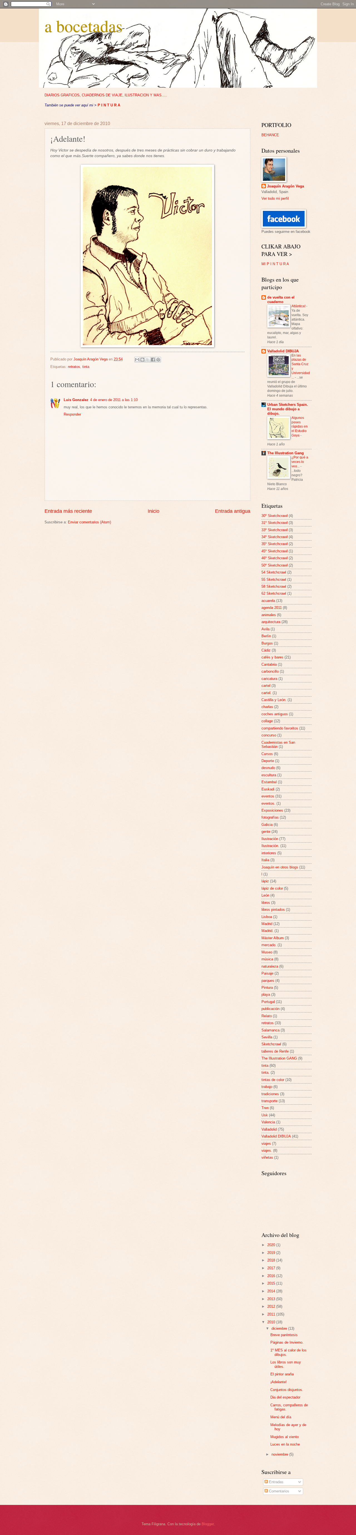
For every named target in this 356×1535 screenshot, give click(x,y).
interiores (268, 853)
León (265, 895)
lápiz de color (272, 888)
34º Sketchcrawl (274, 537)
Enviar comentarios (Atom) (89, 522)
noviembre (280, 1454)
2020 (271, 1245)
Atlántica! (298, 306)
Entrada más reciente (68, 511)
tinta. (265, 1072)
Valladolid (269, 1129)
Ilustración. (270, 846)
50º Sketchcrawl (274, 565)
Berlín (266, 636)
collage (267, 721)
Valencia (268, 1122)
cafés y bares (272, 657)
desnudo (268, 768)
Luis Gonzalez (76, 400)
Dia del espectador (285, 1397)
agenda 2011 (271, 608)
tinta (85, 367)
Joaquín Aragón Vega (285, 186)
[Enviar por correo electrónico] (137, 359)
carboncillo (270, 671)
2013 (271, 1299)
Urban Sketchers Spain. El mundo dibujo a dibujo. (287, 409)
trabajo (266, 1087)
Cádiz (266, 650)
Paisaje (267, 973)
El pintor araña (282, 1374)
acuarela (268, 601)
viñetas (267, 1157)
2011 (271, 1314)
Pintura (267, 987)
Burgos (267, 643)
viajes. (266, 1150)
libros (265, 902)
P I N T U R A (109, 105)
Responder (72, 414)
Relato (266, 1016)
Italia (265, 860)
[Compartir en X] (147, 359)
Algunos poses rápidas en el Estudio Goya (299, 427)
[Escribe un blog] (142, 359)
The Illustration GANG (279, 1058)
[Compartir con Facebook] (153, 359)
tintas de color (272, 1080)
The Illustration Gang (285, 453)
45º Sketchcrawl (274, 551)
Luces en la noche (285, 1444)
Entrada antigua (232, 511)
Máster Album (272, 938)
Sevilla (266, 1037)
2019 (271, 1253)
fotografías (270, 817)
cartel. (266, 693)
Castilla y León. (273, 700)
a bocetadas (83, 25)
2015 (271, 1283)
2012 (271, 1306)
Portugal (268, 1002)
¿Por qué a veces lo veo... (299, 461)
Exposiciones (272, 810)
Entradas (275, 1482)
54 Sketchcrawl (273, 572)
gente (265, 831)
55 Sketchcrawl (273, 579)
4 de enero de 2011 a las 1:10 (114, 400)
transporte (269, 1101)
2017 (271, 1268)
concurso (268, 735)
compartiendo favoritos (279, 728)
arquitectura (270, 622)
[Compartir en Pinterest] (158, 359)
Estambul (269, 782)
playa (265, 994)
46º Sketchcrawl (274, 558)
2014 (271, 1291)
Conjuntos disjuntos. (286, 1390)
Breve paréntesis (284, 1335)
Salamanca (270, 1030)
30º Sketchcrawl (274, 516)
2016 (271, 1276)
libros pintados (273, 909)
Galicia (267, 825)
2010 (271, 1322)
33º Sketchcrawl (274, 530)
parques (267, 980)
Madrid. (267, 931)
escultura (268, 775)
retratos (74, 367)
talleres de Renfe (275, 1051)
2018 (271, 1260)
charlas (267, 707)
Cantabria (269, 664)
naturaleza (269, 966)
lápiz (265, 881)
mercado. (268, 945)
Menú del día (280, 1417)
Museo (266, 952)
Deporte (267, 761)
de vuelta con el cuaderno (281, 299)
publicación (270, 1009)
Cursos (267, 754)
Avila (265, 629)
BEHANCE (270, 135)
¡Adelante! (278, 1382)
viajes (266, 1143)
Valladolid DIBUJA (283, 351)
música (267, 959)
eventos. (268, 803)
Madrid (266, 924)
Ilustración (269, 839)
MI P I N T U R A (275, 264)
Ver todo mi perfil (275, 198)
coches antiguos (274, 714)
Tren (265, 1108)
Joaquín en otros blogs (279, 867)
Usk (264, 1115)
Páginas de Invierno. (286, 1342)
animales (268, 615)
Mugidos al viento (284, 1437)
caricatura (269, 679)
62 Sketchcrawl (273, 593)
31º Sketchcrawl (274, 523)
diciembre (279, 1328)
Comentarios (278, 1491)
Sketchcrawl (271, 1044)
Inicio (153, 511)
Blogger (208, 1524)
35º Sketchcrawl (274, 544)
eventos (267, 796)
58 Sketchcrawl (273, 586)
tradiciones (270, 1094)
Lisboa (266, 917)
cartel (265, 686)
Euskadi (268, 789)
